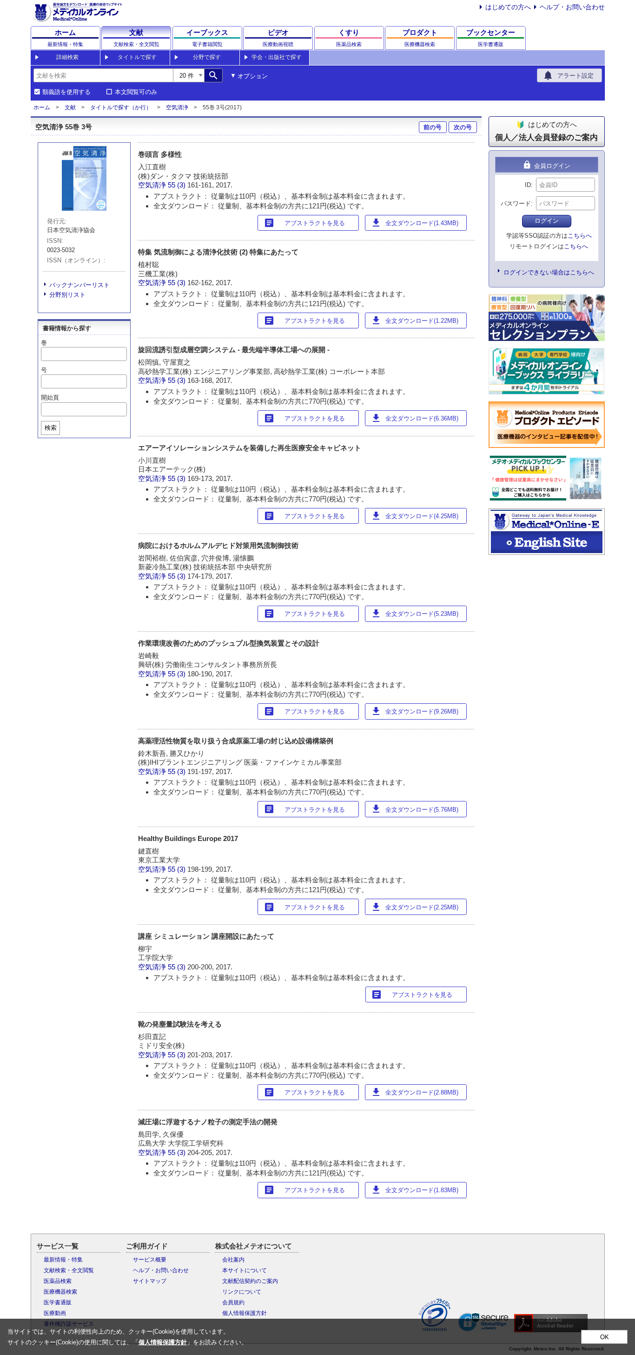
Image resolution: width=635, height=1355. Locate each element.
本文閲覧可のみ (136, 92)
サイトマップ (149, 1281)
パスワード (516, 203)
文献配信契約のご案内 (250, 1281)
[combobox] (103, 75)
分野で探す (207, 57)
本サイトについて (244, 1270)
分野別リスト (67, 294)
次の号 (463, 127)
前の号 (432, 127)
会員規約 (233, 1302)
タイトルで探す (137, 57)
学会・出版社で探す (276, 57)
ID (528, 184)
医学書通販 (58, 1302)
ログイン (547, 220)
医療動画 (55, 1313)
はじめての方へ (508, 7)
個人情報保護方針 (244, 1313)
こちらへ (580, 235)
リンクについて (241, 1291)
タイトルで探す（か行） (121, 107)
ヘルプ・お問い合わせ (572, 7)
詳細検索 (67, 57)
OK (604, 1337)
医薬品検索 (58, 1281)
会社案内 (233, 1259)
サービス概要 (149, 1259)
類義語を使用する (66, 92)
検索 (51, 427)
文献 (70, 107)
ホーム (41, 107)
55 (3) (177, 185)
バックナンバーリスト (79, 284)
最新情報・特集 (63, 1259)
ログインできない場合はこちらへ (548, 272)
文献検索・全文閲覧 (69, 1270)
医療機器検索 (60, 1291)
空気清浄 (177, 107)
